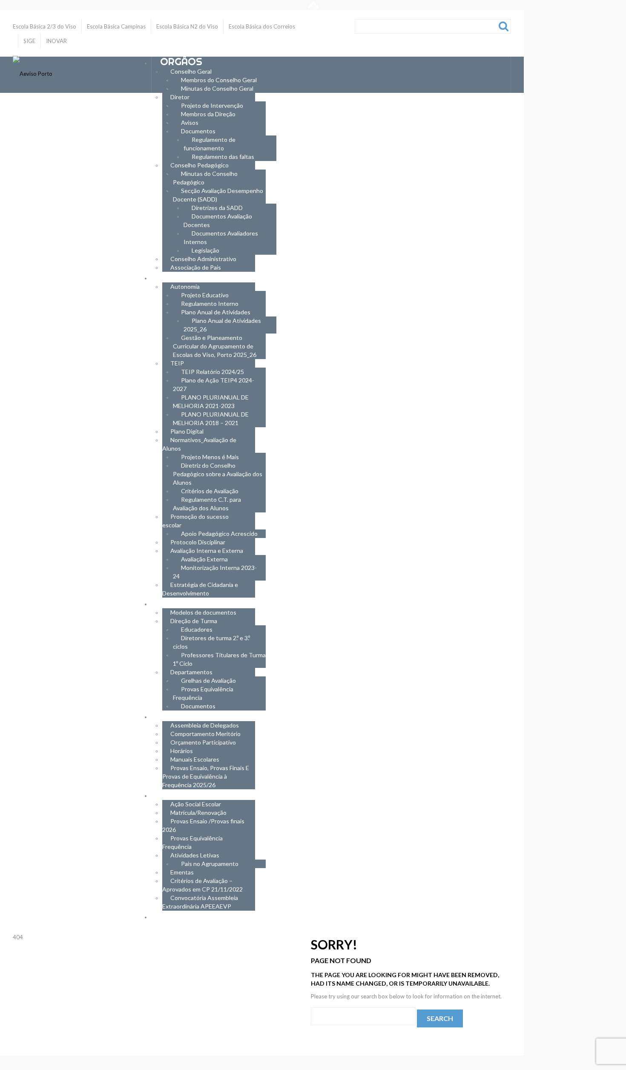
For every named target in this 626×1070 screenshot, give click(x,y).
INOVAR (56, 40)
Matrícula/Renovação (198, 812)
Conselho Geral (191, 71)
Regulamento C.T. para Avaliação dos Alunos (207, 504)
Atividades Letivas (194, 855)
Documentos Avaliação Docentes (218, 220)
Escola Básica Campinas (116, 26)
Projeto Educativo (205, 295)
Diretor (180, 97)
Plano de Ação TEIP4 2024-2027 (213, 384)
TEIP (177, 363)
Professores (195, 602)
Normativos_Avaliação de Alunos (199, 444)
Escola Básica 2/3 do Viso (44, 26)
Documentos (198, 131)
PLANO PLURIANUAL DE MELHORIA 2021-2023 (211, 401)
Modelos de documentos (203, 612)
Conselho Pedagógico (199, 165)
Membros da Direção (208, 114)
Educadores (196, 629)
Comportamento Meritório (205, 733)
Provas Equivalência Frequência (203, 693)
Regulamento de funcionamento (209, 144)
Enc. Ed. (179, 794)
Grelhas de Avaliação (208, 680)
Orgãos (181, 61)
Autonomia (185, 286)
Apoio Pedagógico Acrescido (219, 533)
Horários (181, 750)
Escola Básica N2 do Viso (187, 26)
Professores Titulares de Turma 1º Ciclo (219, 659)
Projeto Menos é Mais (210, 456)
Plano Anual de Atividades (215, 312)
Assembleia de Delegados (204, 725)
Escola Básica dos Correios (262, 26)
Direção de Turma (193, 620)
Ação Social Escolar (195, 804)
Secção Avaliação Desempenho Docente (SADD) (218, 195)
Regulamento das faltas (223, 156)
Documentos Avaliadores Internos (221, 237)
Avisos (189, 122)
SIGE (29, 40)
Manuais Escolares (194, 759)
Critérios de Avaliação (209, 491)
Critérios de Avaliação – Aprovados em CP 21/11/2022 (202, 885)
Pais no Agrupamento (209, 863)
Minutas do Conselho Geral (217, 88)
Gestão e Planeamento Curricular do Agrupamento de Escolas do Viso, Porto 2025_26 (214, 346)
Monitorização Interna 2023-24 (215, 572)
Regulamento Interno (209, 303)
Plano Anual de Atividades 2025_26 (222, 325)
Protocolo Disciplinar (197, 542)
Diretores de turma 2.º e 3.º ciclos (211, 642)
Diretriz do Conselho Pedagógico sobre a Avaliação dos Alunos (217, 474)
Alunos (180, 715)
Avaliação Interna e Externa (206, 550)
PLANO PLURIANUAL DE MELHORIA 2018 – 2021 (211, 418)
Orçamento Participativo (203, 742)
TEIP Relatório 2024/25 (212, 371)
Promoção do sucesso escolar (195, 521)
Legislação (205, 250)
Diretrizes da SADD (217, 207)
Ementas (182, 872)
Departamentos (191, 672)
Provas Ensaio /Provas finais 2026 (203, 825)
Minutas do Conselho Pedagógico (205, 178)
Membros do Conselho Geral (219, 79)
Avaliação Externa (204, 559)
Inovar (178, 915)
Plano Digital (187, 431)
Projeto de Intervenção (212, 105)
